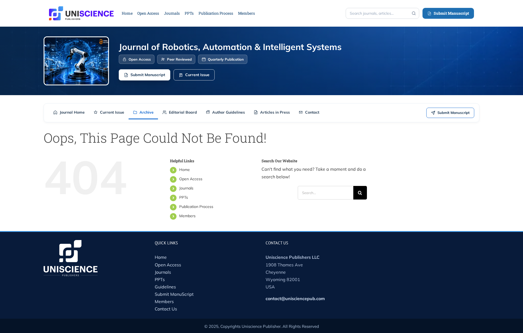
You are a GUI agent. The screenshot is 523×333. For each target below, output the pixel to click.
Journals (186, 188)
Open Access (190, 178)
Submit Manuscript (451, 13)
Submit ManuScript (174, 294)
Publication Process (196, 206)
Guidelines (165, 287)
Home (184, 169)
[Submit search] (413, 13)
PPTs (183, 197)
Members (187, 215)
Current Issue (197, 74)
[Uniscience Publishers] (81, 10)
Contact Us (166, 309)
